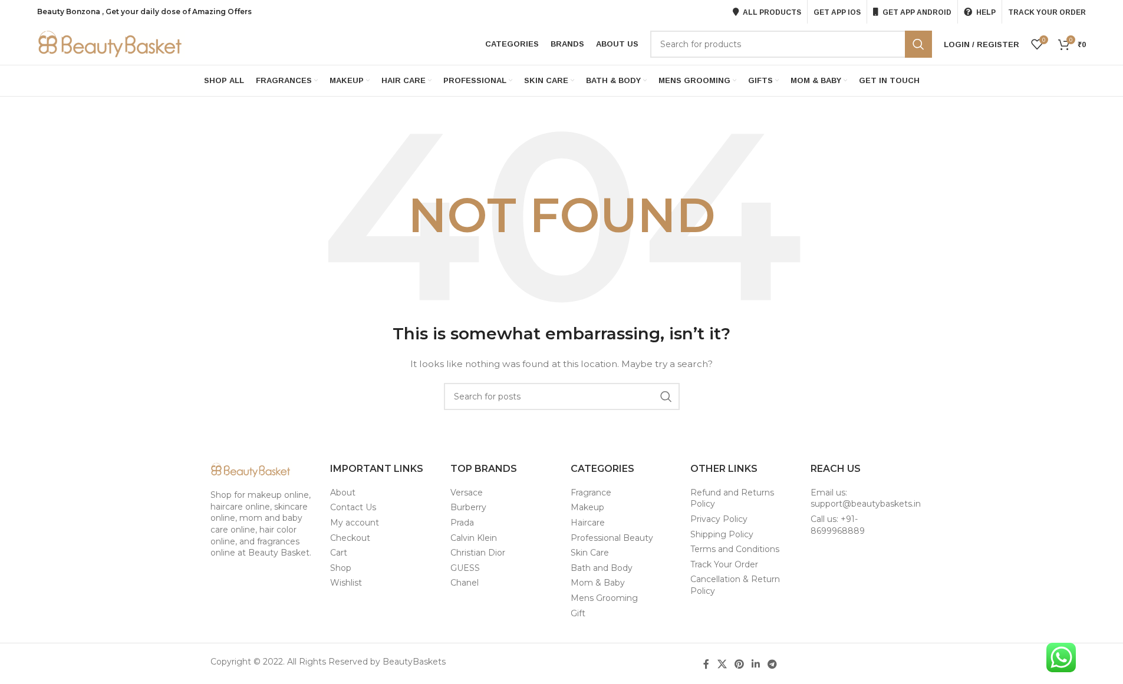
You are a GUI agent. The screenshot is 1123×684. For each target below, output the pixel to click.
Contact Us (353, 507)
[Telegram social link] (772, 664)
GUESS (465, 568)
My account (354, 522)
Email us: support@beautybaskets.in (866, 498)
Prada (462, 522)
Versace (466, 492)
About (342, 492)
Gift (578, 613)
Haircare (588, 522)
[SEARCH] (918, 44)
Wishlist (346, 582)
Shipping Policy (721, 534)
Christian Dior (477, 552)
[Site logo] (111, 43)
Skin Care (590, 552)
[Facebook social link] (706, 664)
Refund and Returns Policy (732, 498)
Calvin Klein (473, 538)
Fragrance (591, 492)
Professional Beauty (612, 538)
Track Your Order (724, 564)
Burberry (468, 507)
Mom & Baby (598, 582)
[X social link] (721, 664)
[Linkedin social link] (756, 664)
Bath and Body (602, 568)
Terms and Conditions (734, 549)
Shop (340, 568)
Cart (338, 552)
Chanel (464, 582)
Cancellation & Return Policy (735, 585)
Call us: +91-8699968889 (838, 525)
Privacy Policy (718, 519)
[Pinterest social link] (738, 664)
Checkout (350, 538)
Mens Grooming (604, 598)
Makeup (587, 507)
